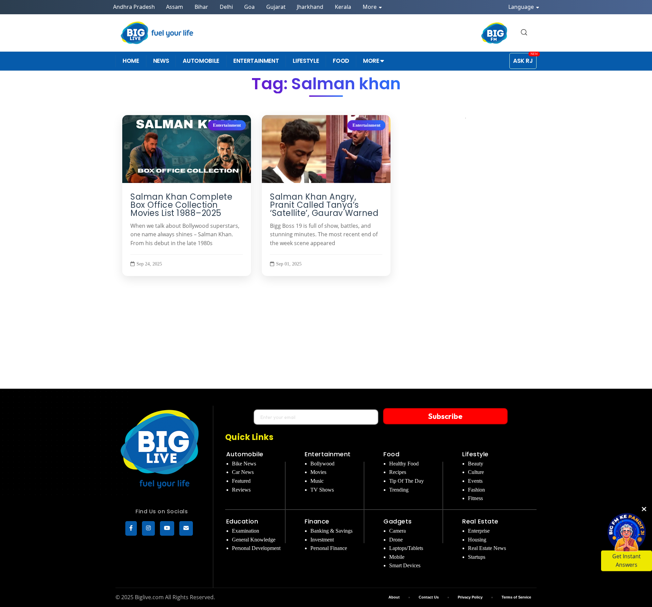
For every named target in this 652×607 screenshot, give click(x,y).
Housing (477, 539)
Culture (476, 472)
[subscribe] (186, 528)
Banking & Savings (331, 531)
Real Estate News (487, 548)
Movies (318, 472)
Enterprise (479, 531)
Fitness (475, 498)
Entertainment (227, 125)
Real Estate (480, 521)
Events (475, 481)
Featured (241, 481)
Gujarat (276, 7)
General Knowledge (253, 539)
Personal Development (256, 548)
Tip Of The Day (406, 481)
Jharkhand (310, 7)
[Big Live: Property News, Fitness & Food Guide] (157, 32)
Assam (174, 7)
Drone (396, 539)
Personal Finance (328, 548)
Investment (322, 539)
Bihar (201, 7)
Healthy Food (404, 463)
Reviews (241, 490)
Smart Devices (404, 565)
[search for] (524, 32)
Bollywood (322, 463)
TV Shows (322, 490)
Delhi (226, 7)
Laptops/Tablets (406, 548)
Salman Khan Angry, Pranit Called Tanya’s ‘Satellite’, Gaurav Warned (324, 205)
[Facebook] (131, 528)
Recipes (397, 472)
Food (391, 454)
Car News (243, 472)
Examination (245, 531)
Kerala (343, 7)
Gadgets (397, 521)
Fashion (476, 490)
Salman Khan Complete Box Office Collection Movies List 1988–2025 (181, 205)
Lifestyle (475, 454)
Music (317, 481)
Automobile (245, 454)
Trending (399, 490)
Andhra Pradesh (134, 7)
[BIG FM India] (494, 33)
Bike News (244, 463)
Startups (476, 557)
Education (242, 521)
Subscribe (445, 416)
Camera (397, 531)
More (370, 7)
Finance (317, 521)
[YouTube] (167, 528)
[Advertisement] (326, 337)
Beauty (475, 463)
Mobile (396, 557)
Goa (249, 7)
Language (521, 7)
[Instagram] (148, 528)
